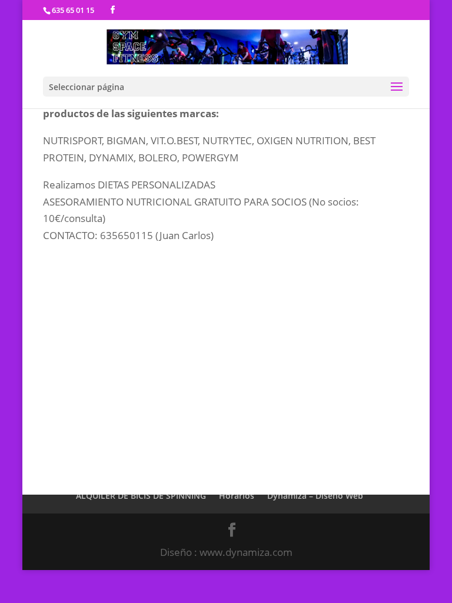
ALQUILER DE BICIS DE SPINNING (141, 495)
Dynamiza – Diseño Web (315, 495)
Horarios (236, 495)
